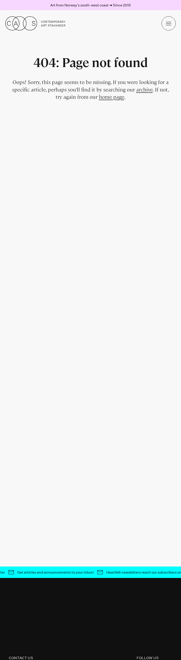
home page (111, 96)
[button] (169, 23)
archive (144, 89)
